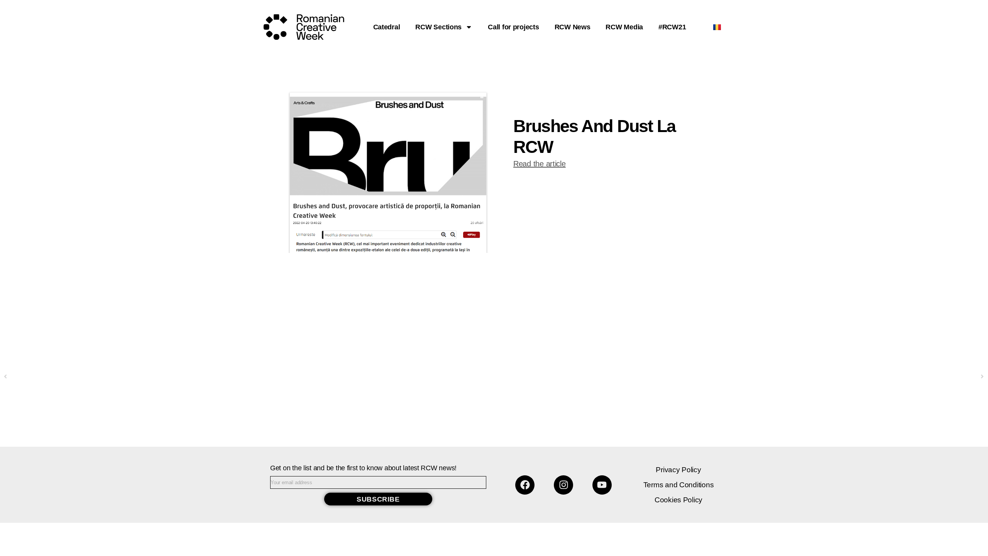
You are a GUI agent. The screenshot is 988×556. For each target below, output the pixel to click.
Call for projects (513, 27)
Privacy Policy (678, 470)
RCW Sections (438, 27)
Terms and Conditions (678, 485)
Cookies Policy (678, 500)
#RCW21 (672, 27)
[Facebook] (525, 485)
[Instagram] (563, 485)
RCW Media (624, 27)
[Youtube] (602, 485)
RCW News (572, 27)
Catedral (386, 27)
